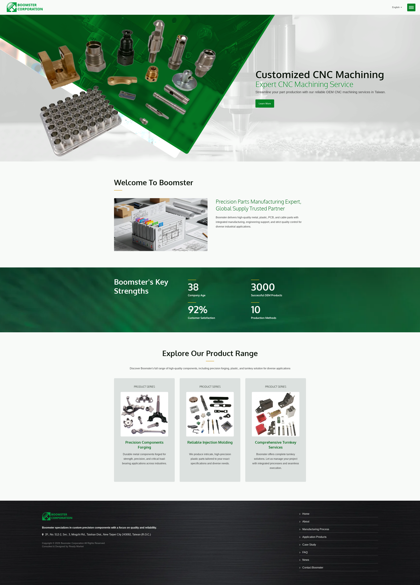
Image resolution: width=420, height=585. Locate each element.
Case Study (309, 544)
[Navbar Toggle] (411, 7)
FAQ (305, 552)
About (305, 521)
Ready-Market (76, 546)
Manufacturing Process (315, 529)
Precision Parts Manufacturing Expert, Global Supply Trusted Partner (258, 205)
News (305, 559)
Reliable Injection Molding (210, 442)
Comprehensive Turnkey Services (275, 444)
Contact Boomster (312, 567)
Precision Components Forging (144, 444)
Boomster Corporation (72, 543)
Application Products (314, 537)
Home (305, 513)
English (396, 7)
